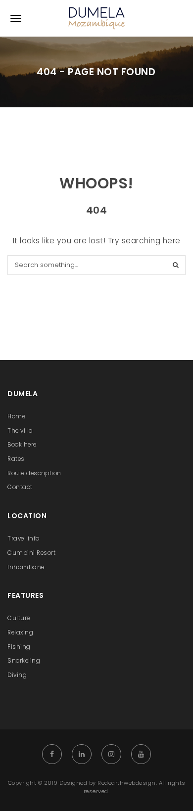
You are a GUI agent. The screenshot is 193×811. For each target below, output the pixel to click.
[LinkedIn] (82, 754)
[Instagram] (111, 754)
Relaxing (20, 632)
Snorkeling (23, 661)
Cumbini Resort (31, 553)
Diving (17, 675)
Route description (34, 473)
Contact (20, 487)
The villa (20, 431)
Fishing (19, 647)
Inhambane (26, 567)
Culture (18, 618)
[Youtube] (141, 754)
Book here (22, 445)
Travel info (23, 538)
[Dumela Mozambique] (96, 18)
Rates (16, 459)
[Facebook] (52, 754)
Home (16, 416)
